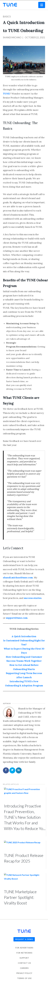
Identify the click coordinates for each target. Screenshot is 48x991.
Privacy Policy (24, 973)
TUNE (6, 93)
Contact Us (24, 963)
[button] (41, 5)
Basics (7, 16)
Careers (24, 968)
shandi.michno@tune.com (18, 577)
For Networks (24, 953)
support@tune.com (16, 617)
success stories (32, 598)
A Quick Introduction (24, 636)
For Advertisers (24, 948)
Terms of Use (24, 978)
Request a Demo (24, 939)
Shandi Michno (12, 37)
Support (24, 958)
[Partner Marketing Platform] (10, 5)
